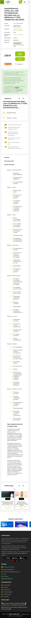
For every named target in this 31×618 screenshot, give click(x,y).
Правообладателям (8, 569)
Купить (21, 59)
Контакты (5, 576)
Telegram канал (7, 594)
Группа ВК (6, 596)
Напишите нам (16, 44)
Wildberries (20, 30)
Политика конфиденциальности (11, 571)
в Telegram (16, 87)
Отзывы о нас (6, 589)
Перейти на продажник (18, 34)
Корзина (5, 587)
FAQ (4, 574)
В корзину (20, 54)
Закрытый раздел (7, 591)
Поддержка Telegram (9, 567)
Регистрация (6, 585)
